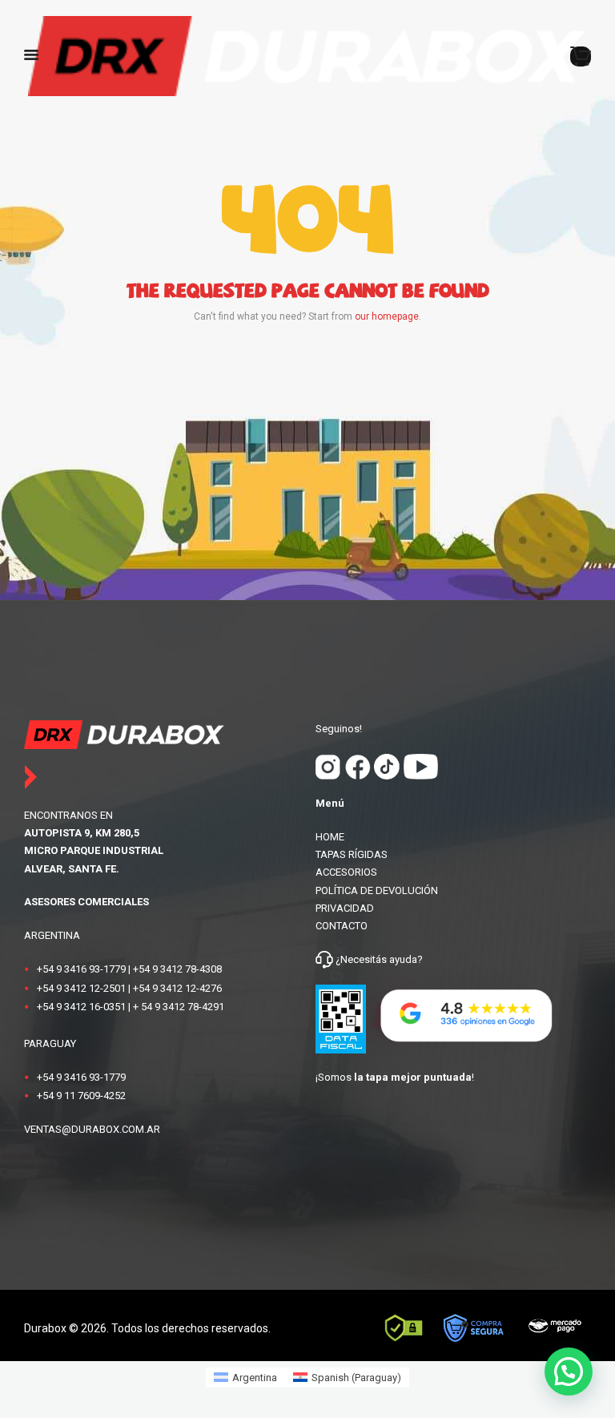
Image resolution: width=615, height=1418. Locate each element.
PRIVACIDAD (345, 908)
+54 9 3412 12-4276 (177, 988)
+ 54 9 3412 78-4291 (178, 1007)
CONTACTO (342, 926)
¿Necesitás (361, 959)
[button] (569, 1372)
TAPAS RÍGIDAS (352, 854)
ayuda (402, 959)
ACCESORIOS (346, 872)
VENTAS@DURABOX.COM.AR (92, 1129)
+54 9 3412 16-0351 (81, 1007)
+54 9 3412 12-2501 (81, 988)
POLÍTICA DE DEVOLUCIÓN (377, 890)
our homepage (387, 316)
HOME (330, 837)
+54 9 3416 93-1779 (81, 969)
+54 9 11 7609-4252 (81, 1096)
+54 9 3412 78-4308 (177, 969)
